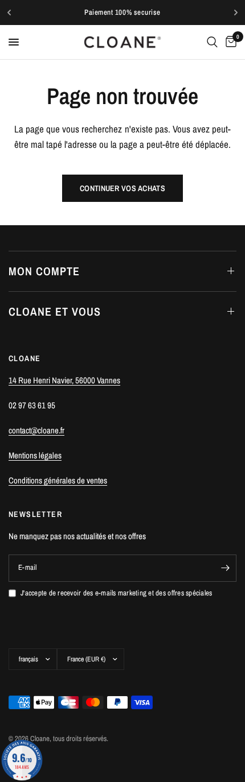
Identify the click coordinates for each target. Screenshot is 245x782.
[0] (229, 42)
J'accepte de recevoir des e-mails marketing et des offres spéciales (116, 593)
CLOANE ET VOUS (55, 311)
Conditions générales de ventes (58, 480)
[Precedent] (9, 12)
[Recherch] (212, 42)
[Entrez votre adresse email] (225, 568)
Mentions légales (35, 455)
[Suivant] (236, 12)
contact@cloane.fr (36, 430)
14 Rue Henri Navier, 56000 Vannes (64, 380)
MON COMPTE (44, 271)
